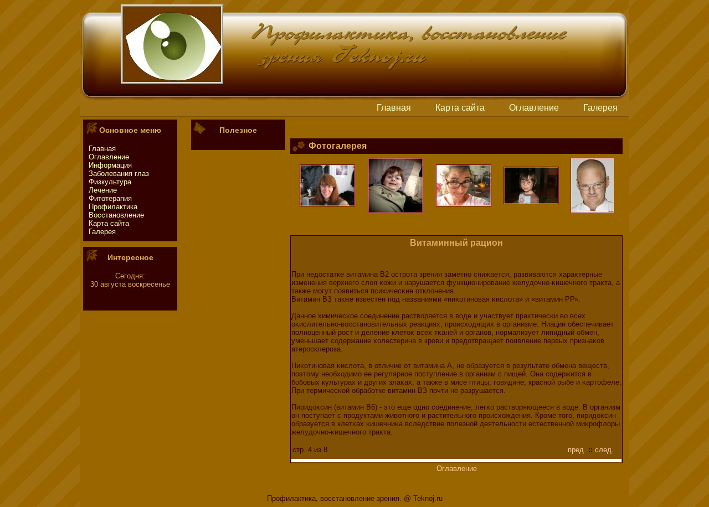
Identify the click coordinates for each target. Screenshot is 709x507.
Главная (394, 107)
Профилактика (113, 207)
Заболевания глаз (119, 173)
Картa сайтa (460, 107)
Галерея (600, 107)
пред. (577, 450)
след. (604, 450)
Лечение (103, 190)
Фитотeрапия (110, 198)
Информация (110, 165)
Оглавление (534, 107)
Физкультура (110, 182)
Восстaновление (116, 215)
